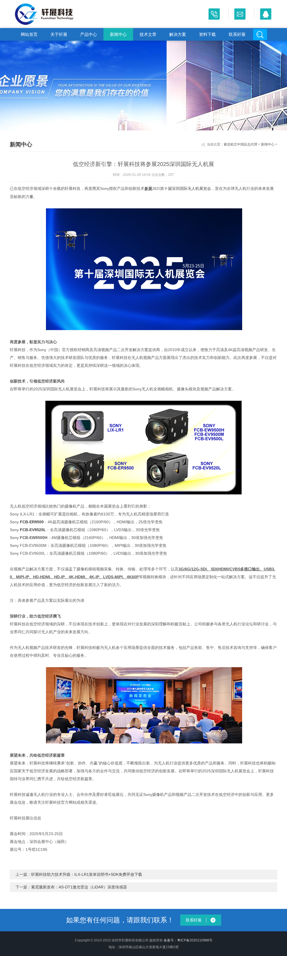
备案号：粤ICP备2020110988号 (188, 940)
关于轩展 (58, 34)
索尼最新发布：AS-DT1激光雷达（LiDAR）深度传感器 (79, 887)
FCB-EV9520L (33, 529)
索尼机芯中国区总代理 (240, 144)
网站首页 (29, 34)
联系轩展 (237, 34)
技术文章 (148, 34)
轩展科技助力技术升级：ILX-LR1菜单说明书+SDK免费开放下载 (86, 874)
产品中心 (88, 34)
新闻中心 (118, 34)
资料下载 (207, 34)
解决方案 (177, 34)
